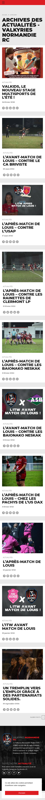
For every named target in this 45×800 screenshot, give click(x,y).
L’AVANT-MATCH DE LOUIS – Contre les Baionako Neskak (22, 431)
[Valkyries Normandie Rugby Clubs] (7, 739)
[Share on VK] (13, 108)
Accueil (4, 15)
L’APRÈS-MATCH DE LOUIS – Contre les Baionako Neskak (21, 365)
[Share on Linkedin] (10, 108)
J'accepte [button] (21, 793)
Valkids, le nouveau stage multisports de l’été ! (19, 92)
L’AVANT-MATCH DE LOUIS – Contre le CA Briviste (22, 161)
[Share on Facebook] (3, 108)
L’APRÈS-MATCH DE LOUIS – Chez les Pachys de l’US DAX (22, 498)
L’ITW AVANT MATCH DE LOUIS (18, 627)
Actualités (7, 82)
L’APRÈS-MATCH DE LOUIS (22, 563)
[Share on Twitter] (7, 108)
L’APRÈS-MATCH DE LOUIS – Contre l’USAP (21, 227)
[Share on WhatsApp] (17, 108)
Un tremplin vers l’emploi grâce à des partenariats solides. (22, 693)
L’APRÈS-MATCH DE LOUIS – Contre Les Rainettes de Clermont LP (22, 296)
